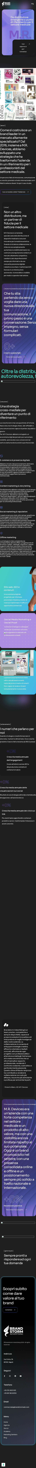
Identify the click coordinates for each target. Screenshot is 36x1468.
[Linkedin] (15, 1376)
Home (6, 1422)
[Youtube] (20, 1376)
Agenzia (7, 1425)
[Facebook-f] (4, 1376)
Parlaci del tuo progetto (14, 357)
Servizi (6, 1428)
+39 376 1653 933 (10, 1390)
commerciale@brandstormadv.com (16, 1407)
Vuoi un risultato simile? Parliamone (13, 192)
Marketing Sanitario (10, 1434)
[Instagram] (10, 1376)
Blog (5, 1438)
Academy (7, 1431)
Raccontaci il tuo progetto (14, 1210)
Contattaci (8, 1310)
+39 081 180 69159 (10, 1393)
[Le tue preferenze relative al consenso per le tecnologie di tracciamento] (3, 1464)
